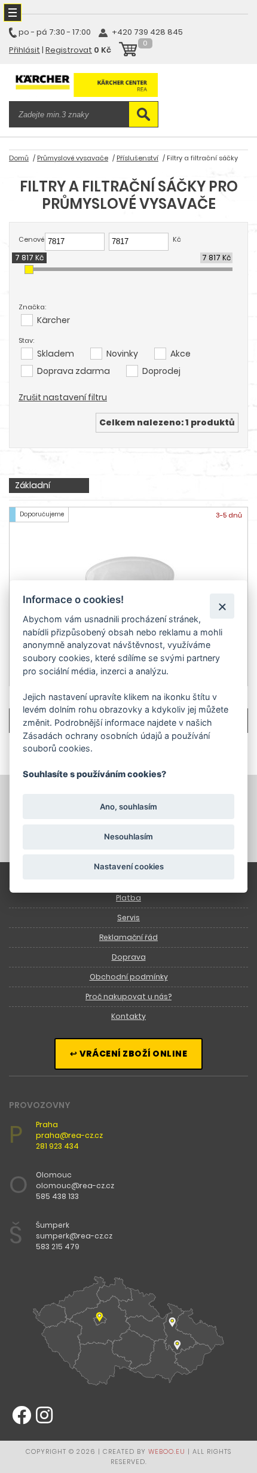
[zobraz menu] (13, 13)
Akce (180, 354)
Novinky (122, 354)
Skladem (55, 354)
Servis (128, 917)
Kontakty (128, 1016)
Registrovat (68, 50)
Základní (32, 485)
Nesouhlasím (128, 836)
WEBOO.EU (166, 1451)
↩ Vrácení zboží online (128, 1054)
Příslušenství (137, 158)
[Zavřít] (222, 606)
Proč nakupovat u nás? (128, 996)
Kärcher (53, 320)
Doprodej (161, 371)
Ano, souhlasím (128, 806)
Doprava (129, 957)
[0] (128, 51)
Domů (19, 158)
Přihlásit (24, 50)
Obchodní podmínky (129, 977)
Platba (128, 898)
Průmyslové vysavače (72, 158)
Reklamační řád (128, 937)
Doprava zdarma (73, 371)
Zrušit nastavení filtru (63, 397)
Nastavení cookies (129, 866)
